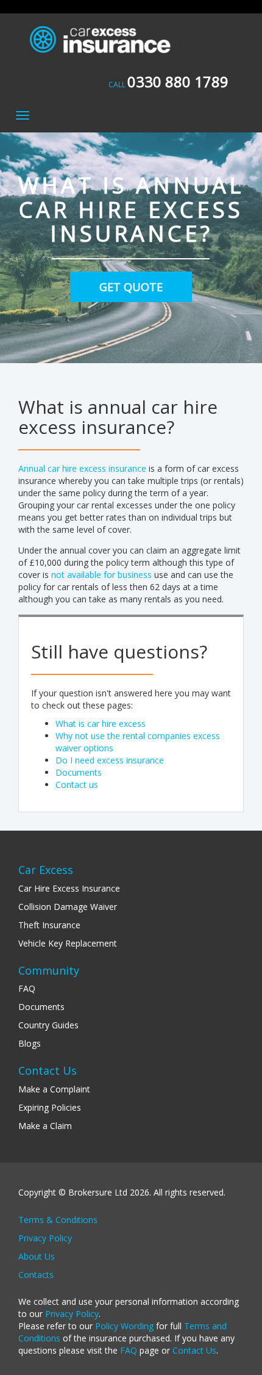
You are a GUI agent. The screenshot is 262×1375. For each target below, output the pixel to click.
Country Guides (48, 1025)
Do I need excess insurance (109, 760)
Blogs (29, 1043)
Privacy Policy (45, 1238)
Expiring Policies (49, 1107)
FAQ (26, 988)
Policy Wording (124, 1326)
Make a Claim (45, 1125)
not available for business (101, 574)
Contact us (76, 784)
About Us (36, 1256)
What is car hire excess (100, 723)
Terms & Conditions (57, 1219)
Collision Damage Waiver (67, 906)
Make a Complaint (54, 1089)
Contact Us (194, 1350)
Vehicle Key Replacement (67, 943)
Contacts (36, 1274)
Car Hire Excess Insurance (69, 888)
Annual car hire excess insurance (82, 468)
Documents (78, 772)
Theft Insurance (49, 925)
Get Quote (131, 287)
